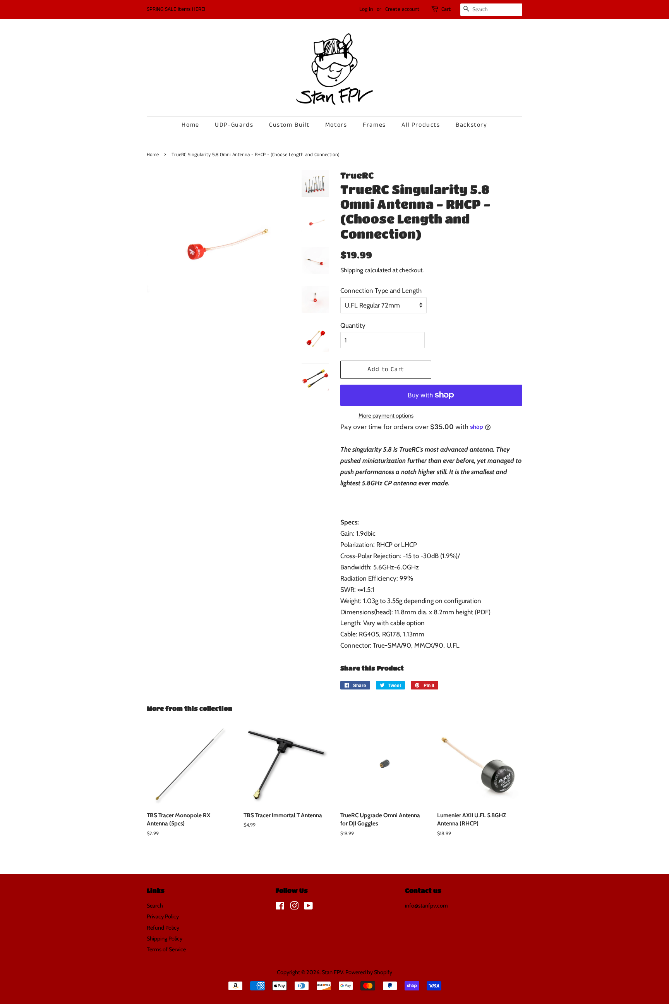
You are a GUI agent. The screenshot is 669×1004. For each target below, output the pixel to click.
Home (190, 124)
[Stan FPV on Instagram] (294, 907)
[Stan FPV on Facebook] (280, 907)
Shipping (351, 270)
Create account (402, 9)
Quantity (352, 325)
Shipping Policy (164, 938)
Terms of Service (166, 949)
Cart (446, 9)
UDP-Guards (234, 124)
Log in (366, 9)
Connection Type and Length (381, 290)
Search (155, 905)
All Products (420, 124)
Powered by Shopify (368, 972)
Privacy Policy (163, 916)
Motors (336, 124)
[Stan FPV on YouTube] (308, 907)
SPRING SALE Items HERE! (176, 9)
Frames (374, 124)
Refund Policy (163, 927)
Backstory (471, 124)
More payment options (386, 415)
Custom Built (289, 124)
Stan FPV (332, 972)
